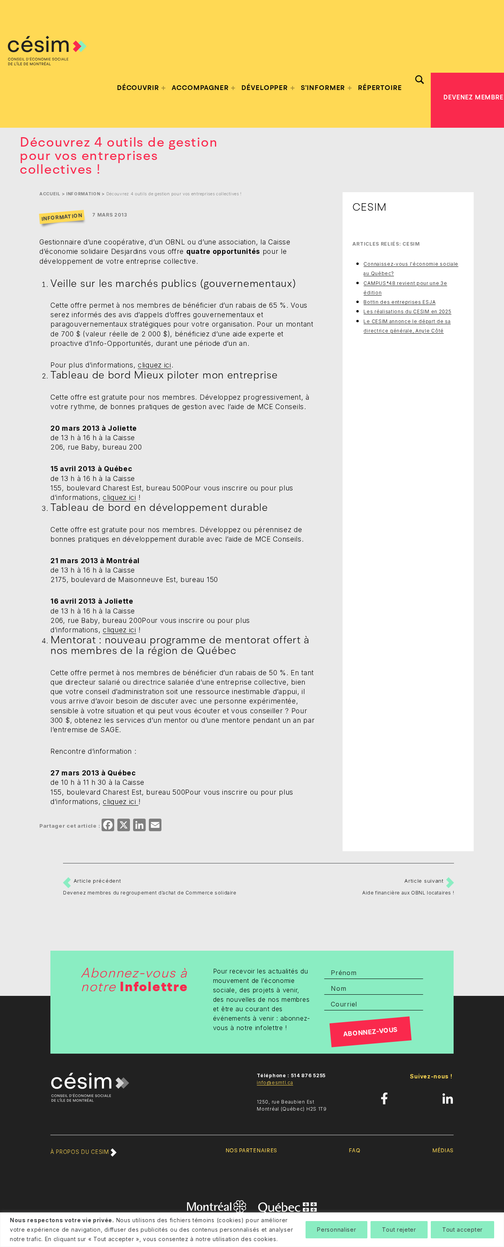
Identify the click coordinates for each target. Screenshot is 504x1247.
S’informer (323, 87)
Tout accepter (462, 1229)
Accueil (49, 194)
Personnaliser (336, 1229)
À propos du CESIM (80, 1152)
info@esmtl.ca (275, 1082)
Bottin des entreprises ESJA (399, 302)
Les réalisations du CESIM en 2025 (407, 311)
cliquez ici (154, 365)
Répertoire (380, 87)
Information (83, 194)
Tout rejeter (399, 1229)
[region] (252, 1229)
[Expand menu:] (163, 88)
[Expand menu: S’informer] (350, 88)
